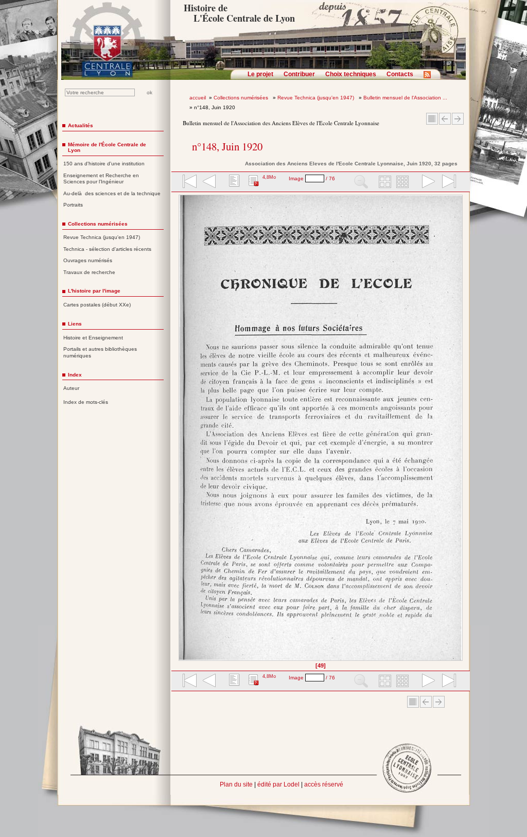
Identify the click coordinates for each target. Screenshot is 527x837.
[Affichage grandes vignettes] (383, 182)
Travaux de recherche (89, 272)
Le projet (260, 74)
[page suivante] (426, 182)
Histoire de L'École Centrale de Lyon (239, 13)
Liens (75, 324)
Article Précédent (445, 119)
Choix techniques (350, 74)
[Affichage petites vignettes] (404, 182)
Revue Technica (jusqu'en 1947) (316, 97)
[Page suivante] (459, 431)
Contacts (400, 74)
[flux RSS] (430, 77)
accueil (197, 97)
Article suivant (458, 119)
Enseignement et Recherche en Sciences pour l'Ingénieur (101, 179)
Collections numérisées (242, 97)
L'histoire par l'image (94, 291)
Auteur (71, 388)
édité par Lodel (278, 784)
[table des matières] (233, 182)
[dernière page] (445, 182)
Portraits (73, 205)
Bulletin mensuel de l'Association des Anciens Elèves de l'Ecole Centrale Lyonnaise (281, 123)
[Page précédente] (181, 431)
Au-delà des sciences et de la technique (112, 193)
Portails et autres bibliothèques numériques (100, 352)
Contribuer (299, 74)
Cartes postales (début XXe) (97, 305)
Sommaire (432, 119)
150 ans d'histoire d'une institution (104, 163)
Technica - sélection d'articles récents (107, 249)
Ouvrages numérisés (87, 260)
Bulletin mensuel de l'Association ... (405, 97)
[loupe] (361, 182)
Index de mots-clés (85, 402)
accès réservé (323, 784)
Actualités (80, 125)
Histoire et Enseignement (93, 337)
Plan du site (236, 784)
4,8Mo (269, 177)
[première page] (189, 182)
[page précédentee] (209, 182)
